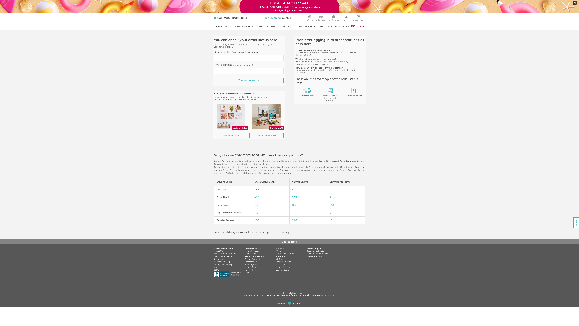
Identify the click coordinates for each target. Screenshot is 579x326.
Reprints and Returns (254, 256)
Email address (233, 64)
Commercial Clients (223, 256)
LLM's (216, 270)
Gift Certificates (283, 267)
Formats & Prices (252, 262)
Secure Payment (252, 259)
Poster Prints (282, 256)
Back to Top (288, 241)
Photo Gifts (281, 264)
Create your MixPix (231, 135)
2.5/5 (294, 212)
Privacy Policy (251, 270)
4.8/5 (256, 197)
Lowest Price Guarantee (225, 253)
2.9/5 (294, 220)
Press (216, 267)
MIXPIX (279, 259)
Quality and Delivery (223, 264)
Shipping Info (251, 264)
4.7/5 (256, 205)
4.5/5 (256, 212)
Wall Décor (280, 251)
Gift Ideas (218, 259)
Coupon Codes (282, 270)
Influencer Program (315, 256)
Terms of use (250, 267)
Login (247, 273)
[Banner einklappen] (575, 3)
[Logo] (230, 18)
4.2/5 (332, 197)
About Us (218, 251)
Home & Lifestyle (283, 262)
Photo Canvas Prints (285, 253)
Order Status (250, 253)
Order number (236, 52)
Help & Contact (252, 251)
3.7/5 (294, 197)
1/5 (331, 212)
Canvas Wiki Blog (222, 262)
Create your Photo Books (266, 135)
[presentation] (249, 58)
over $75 (277, 17)
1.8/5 (294, 205)
